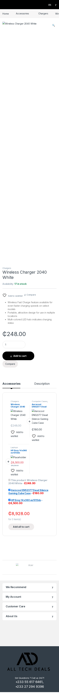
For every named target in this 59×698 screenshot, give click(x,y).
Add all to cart (21, 526)
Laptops (14, 447)
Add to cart (19, 355)
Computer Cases (39, 401)
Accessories (22, 13)
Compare (31, 294)
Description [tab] (41, 383)
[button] (53, 25)
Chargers (43, 13)
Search (50, 4)
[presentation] (56, 567)
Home (5, 13)
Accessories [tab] (11, 383)
